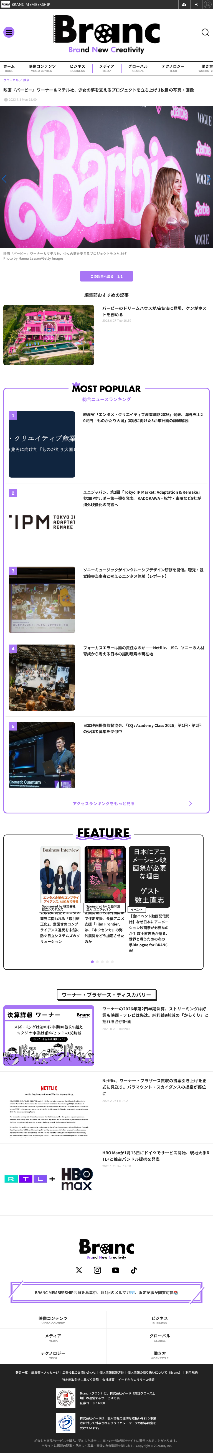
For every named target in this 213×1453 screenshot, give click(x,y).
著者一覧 (22, 1372)
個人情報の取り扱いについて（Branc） (155, 1372)
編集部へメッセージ (45, 1372)
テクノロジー (173, 68)
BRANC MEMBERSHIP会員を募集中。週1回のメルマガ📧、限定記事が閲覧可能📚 (106, 1292)
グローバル (138, 68)
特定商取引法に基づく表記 (80, 1379)
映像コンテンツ (42, 68)
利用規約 (192, 1372)
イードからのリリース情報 (136, 1379)
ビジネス (77, 68)
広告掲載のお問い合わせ (79, 1372)
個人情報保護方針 (112, 1372)
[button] (32, 179)
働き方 (160, 1355)
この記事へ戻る (106, 276)
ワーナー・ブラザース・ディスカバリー (106, 994)
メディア (107, 68)
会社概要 (108, 1379)
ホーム (9, 68)
